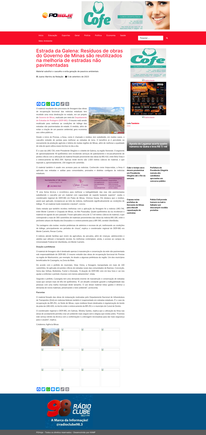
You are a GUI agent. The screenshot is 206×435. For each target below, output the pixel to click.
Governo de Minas (47, 117)
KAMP (92, 432)
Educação (52, 35)
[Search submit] (167, 38)
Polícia (87, 35)
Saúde (123, 35)
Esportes (66, 35)
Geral (77, 35)
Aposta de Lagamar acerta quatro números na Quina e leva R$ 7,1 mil (148, 145)
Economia (110, 35)
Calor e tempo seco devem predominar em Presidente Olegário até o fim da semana (136, 173)
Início (41, 35)
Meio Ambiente (45, 41)
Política (98, 35)
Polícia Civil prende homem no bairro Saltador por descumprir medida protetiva (159, 204)
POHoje (39, 432)
